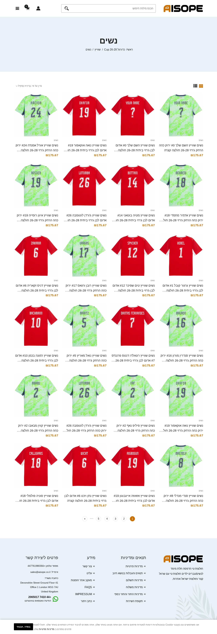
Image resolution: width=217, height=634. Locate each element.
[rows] (195, 86)
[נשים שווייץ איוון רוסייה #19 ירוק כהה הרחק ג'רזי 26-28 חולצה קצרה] (36, 185)
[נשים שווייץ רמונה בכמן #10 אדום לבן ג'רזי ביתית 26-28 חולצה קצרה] (36, 325)
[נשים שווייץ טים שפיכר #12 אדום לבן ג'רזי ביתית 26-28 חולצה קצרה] (133, 255)
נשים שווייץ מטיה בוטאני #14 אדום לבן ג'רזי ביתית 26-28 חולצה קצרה (133, 220)
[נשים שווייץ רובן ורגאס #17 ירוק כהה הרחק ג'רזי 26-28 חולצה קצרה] (84, 255)
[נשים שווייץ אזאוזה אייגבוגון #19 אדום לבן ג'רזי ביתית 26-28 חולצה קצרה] (133, 466)
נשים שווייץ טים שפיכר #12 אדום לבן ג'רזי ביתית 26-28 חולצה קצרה (134, 290)
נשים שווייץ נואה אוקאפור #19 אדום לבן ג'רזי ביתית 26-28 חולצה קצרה (84, 150)
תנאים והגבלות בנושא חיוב (127, 573)
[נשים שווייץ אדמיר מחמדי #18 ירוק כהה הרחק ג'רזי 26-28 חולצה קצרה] (181, 185)
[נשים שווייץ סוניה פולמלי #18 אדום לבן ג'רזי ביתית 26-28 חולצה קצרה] (36, 466)
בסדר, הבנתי (23, 626)
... (91, 518)
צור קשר (87, 566)
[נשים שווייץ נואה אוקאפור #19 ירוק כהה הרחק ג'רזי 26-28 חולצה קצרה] (181, 395)
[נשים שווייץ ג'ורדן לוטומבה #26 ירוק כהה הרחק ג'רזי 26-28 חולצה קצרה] (84, 395)
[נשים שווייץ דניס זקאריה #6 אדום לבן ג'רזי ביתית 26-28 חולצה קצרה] (36, 255)
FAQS (88, 587)
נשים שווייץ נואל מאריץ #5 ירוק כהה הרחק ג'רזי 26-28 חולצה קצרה (86, 360)
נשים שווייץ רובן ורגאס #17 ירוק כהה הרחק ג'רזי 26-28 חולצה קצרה (86, 290)
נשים (201, 140)
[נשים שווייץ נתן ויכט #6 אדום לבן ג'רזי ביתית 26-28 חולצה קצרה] (84, 466)
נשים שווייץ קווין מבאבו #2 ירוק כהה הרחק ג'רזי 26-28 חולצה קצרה (38, 430)
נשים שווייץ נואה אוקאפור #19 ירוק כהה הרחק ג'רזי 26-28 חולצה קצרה (181, 430)
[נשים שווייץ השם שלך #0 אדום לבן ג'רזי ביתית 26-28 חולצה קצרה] (133, 115)
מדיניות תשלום (134, 580)
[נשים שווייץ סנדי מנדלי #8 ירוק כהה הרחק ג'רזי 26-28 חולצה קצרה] (181, 466)
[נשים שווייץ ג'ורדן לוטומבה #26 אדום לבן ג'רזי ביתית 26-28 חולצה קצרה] (84, 185)
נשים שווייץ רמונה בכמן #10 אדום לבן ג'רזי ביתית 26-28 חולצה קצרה (36, 360)
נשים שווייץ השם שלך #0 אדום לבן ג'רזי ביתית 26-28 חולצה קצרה (135, 150)
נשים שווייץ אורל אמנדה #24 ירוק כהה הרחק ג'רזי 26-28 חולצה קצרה (37, 150)
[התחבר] (38, 8)
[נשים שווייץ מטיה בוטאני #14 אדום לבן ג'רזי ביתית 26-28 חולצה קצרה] (133, 185)
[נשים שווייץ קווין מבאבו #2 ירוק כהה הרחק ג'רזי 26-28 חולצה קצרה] (36, 395)
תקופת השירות (134, 601)
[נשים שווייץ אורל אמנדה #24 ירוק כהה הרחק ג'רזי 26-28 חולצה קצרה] (36, 115)
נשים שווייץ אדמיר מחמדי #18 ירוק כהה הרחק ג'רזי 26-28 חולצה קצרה (181, 220)
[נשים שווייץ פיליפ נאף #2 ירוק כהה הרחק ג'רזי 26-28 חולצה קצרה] (133, 395)
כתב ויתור (86, 601)
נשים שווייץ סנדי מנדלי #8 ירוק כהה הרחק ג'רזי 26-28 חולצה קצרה (183, 500)
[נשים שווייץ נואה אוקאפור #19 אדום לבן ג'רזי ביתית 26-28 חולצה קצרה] (84, 115)
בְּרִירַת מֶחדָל (24, 85)
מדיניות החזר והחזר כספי (128, 594)
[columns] (201, 86)
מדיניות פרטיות (134, 566)
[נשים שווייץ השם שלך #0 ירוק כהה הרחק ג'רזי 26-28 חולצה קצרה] (181, 115)
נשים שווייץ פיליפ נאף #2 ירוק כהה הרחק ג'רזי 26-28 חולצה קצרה (135, 430)
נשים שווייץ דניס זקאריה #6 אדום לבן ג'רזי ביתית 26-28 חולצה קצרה (37, 290)
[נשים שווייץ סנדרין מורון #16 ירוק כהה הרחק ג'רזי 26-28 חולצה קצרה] (181, 325)
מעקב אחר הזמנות (81, 580)
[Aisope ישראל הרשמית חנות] (183, 8)
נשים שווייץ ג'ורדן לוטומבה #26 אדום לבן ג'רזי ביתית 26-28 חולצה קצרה (84, 220)
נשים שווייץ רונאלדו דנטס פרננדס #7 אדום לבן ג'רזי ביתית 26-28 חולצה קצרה (133, 360)
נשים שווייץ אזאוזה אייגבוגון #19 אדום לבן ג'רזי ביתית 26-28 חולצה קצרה (133, 500)
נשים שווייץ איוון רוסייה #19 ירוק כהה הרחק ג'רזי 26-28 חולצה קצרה (37, 220)
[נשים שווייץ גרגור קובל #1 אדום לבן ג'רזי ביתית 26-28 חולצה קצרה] (181, 255)
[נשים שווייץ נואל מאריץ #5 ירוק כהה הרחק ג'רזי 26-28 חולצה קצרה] (84, 325)
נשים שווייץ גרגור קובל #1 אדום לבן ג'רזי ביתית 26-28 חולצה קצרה (183, 290)
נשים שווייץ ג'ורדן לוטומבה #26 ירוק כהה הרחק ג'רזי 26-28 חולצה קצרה (84, 430)
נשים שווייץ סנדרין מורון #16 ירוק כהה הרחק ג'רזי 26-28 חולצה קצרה (182, 360)
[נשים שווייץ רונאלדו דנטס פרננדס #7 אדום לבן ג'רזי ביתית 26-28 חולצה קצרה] (133, 325)
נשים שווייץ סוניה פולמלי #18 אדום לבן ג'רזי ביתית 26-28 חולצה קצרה (36, 500)
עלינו (89, 573)
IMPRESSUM (83, 594)
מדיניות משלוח (134, 587)
